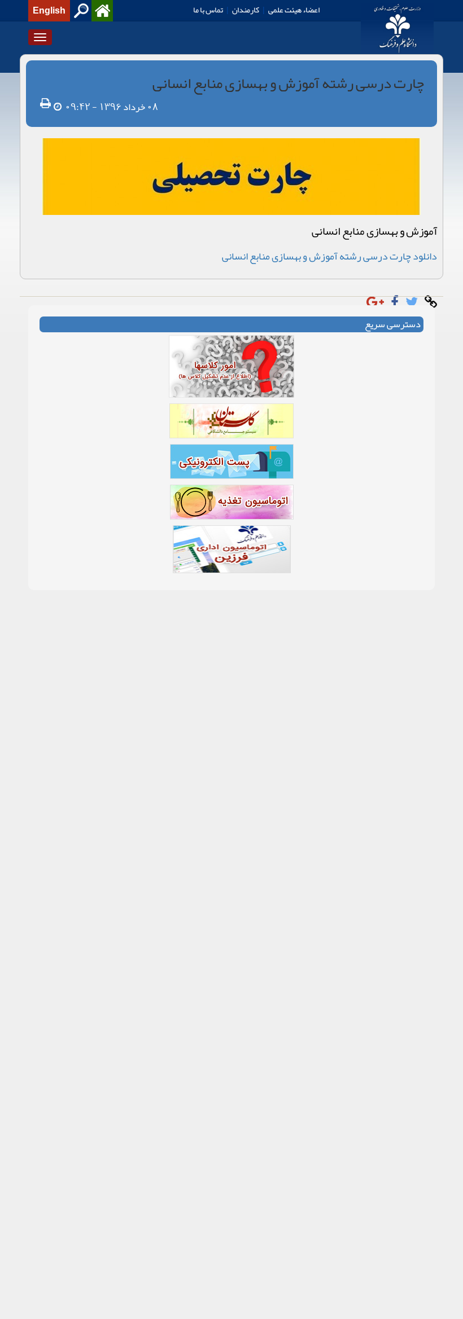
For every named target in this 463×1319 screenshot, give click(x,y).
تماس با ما (208, 9)
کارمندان (245, 9)
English (49, 11)
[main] (231, 327)
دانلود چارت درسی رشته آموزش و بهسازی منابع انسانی (329, 256)
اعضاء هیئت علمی (294, 9)
